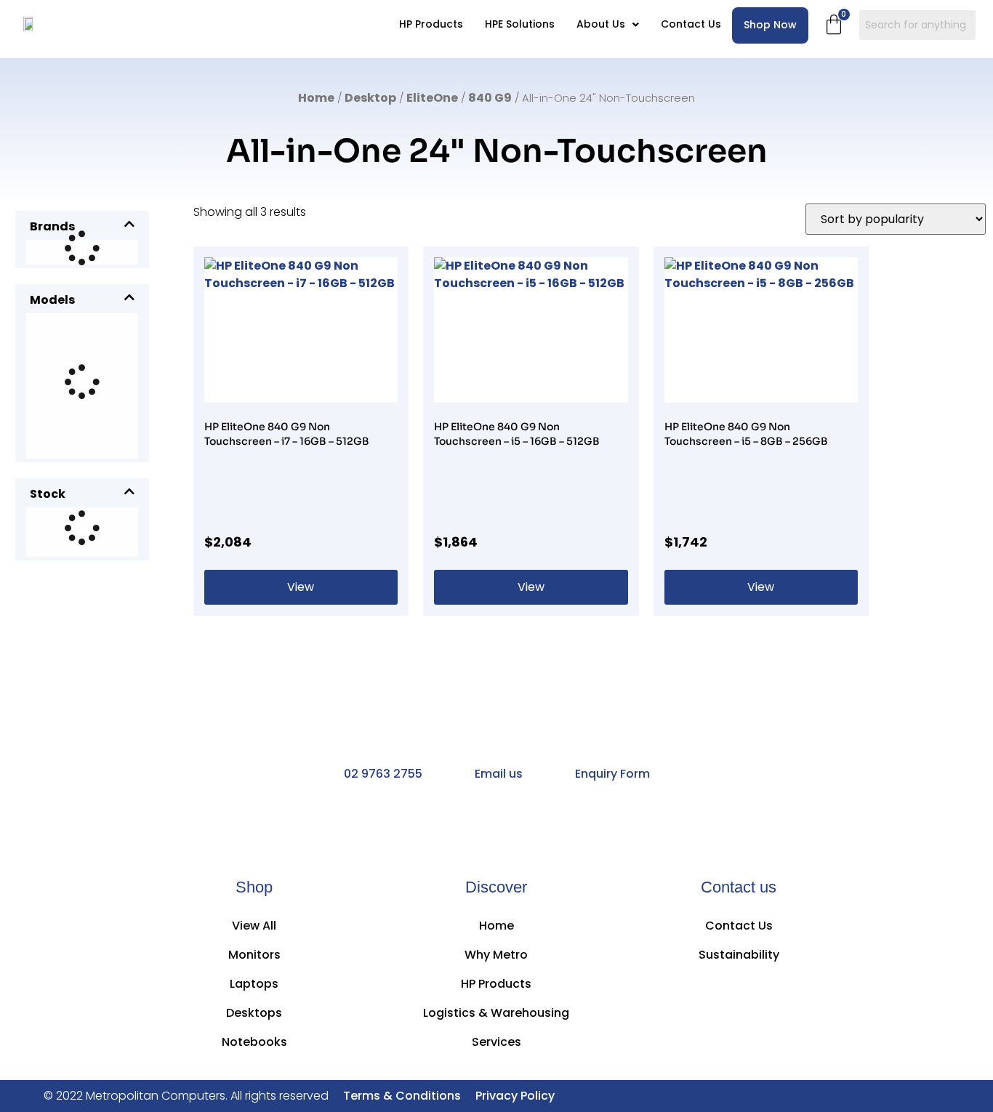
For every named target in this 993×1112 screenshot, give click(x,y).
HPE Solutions (520, 24)
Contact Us (691, 24)
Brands (52, 226)
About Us (600, 24)
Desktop (370, 97)
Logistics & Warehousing (496, 1012)
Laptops (254, 983)
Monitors (254, 954)
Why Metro (496, 954)
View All (254, 925)
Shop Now (770, 24)
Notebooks (254, 1042)
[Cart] (834, 25)
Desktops (254, 1012)
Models (52, 299)
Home (316, 97)
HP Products (431, 24)
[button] (608, 24)
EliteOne (432, 97)
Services (496, 1042)
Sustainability (739, 954)
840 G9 (490, 97)
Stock (47, 494)
